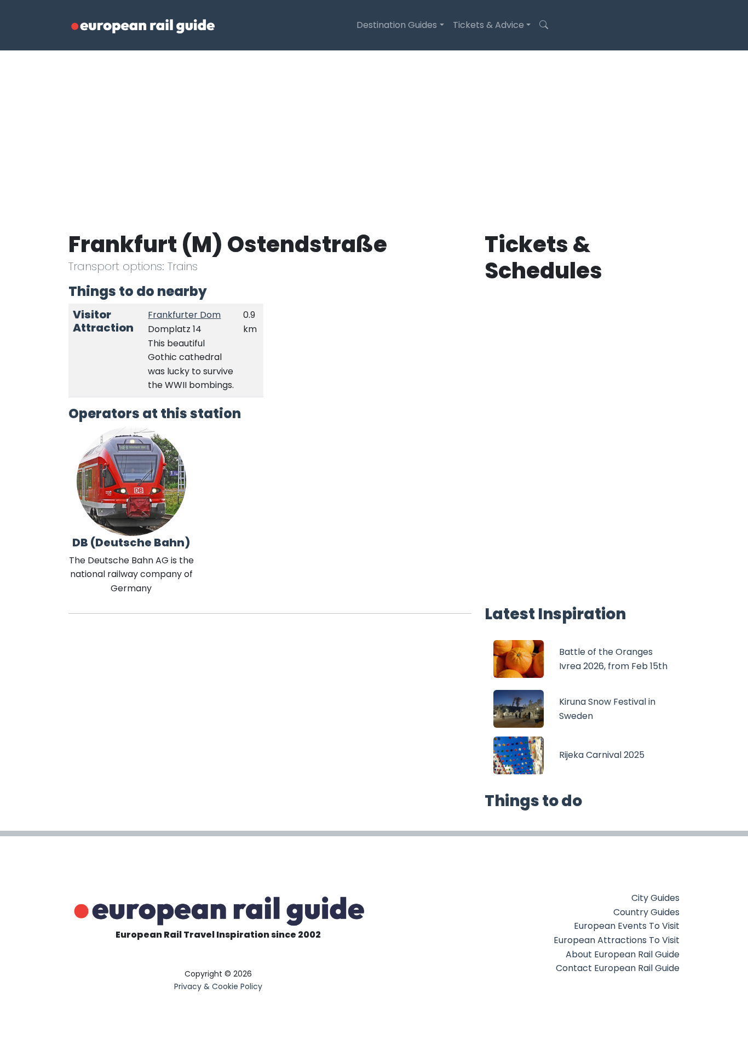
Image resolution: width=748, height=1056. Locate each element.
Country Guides (646, 912)
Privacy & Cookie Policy (218, 986)
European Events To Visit (627, 926)
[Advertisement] (374, 132)
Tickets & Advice (488, 25)
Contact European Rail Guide (618, 968)
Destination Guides (396, 25)
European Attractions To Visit (617, 940)
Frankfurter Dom (184, 315)
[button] (544, 25)
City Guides (655, 898)
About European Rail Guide (623, 954)
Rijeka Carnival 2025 (602, 755)
